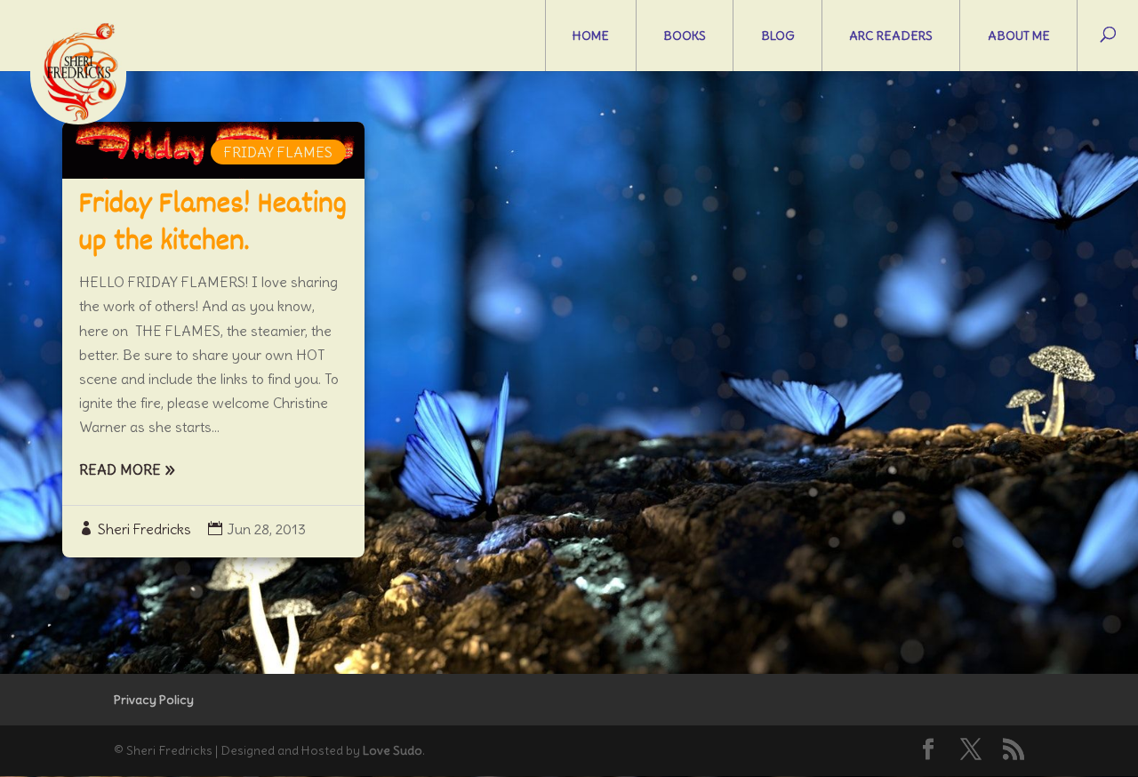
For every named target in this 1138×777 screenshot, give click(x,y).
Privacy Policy (154, 700)
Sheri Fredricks (144, 529)
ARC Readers (891, 36)
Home (591, 36)
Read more (120, 469)
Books (684, 36)
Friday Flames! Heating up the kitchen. (213, 224)
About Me (1019, 36)
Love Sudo (392, 750)
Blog (778, 36)
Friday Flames (278, 152)
